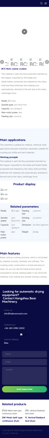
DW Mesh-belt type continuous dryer (12, 419)
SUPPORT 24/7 (9, 325)
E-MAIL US (8, 310)
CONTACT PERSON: (11, 340)
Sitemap (14, 433)
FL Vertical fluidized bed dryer (35, 419)
